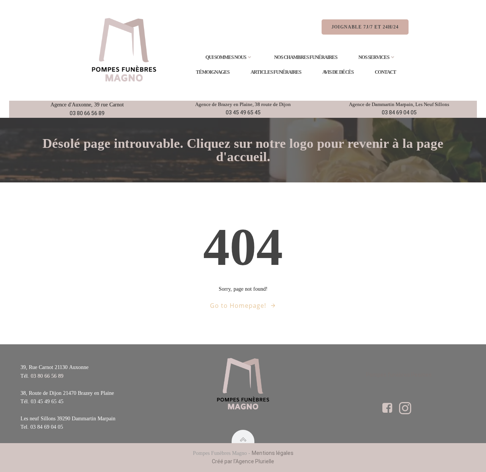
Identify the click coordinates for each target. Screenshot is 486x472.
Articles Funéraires (276, 72)
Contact (385, 72)
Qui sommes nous (225, 57)
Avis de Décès (337, 72)
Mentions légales (272, 453)
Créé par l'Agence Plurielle (243, 461)
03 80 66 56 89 (86, 113)
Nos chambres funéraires (305, 57)
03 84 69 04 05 (399, 112)
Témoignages (212, 72)
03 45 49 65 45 (243, 112)
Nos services (373, 57)
